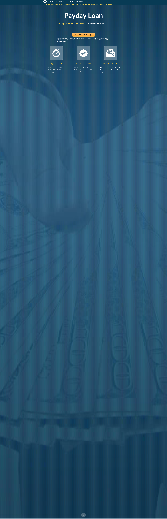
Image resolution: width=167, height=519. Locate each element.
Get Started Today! (83, 34)
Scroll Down (83, 515)
